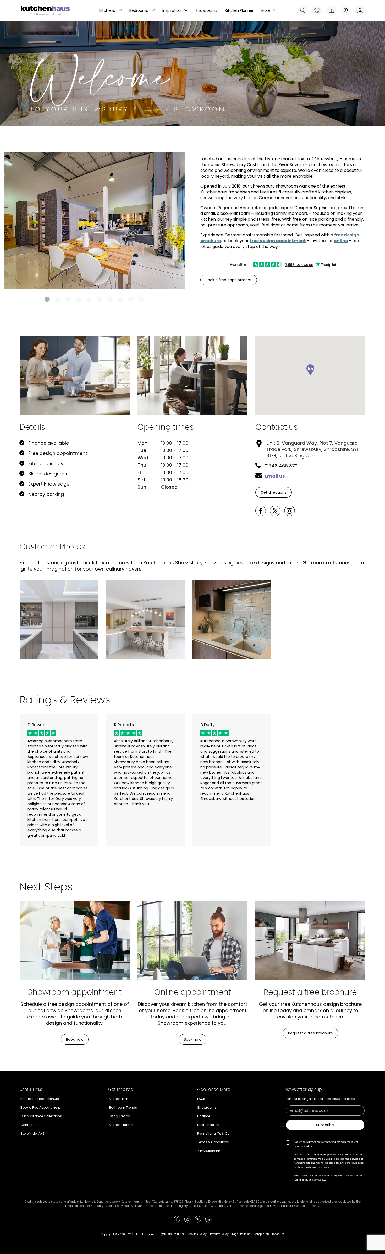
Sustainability (208, 1125)
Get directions (274, 492)
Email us (275, 476)
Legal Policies (241, 1234)
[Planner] (317, 10)
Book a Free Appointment (40, 1107)
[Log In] (360, 10)
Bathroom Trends (123, 1107)
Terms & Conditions (213, 1142)
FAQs (201, 1099)
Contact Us (29, 1125)
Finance (203, 1116)
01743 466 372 (281, 466)
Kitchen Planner (239, 10)
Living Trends (119, 1116)
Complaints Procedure (269, 1234)
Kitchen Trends (121, 1099)
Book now (74, 1039)
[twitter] (275, 511)
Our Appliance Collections (41, 1116)
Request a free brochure (310, 1033)
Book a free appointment (229, 280)
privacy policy (335, 1154)
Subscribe (325, 1125)
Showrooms (206, 10)
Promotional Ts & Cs (213, 1133)
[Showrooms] (345, 10)
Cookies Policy (197, 1234)
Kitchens (107, 10)
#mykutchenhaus (212, 1151)
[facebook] (260, 511)
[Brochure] (331, 10)
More (266, 10)
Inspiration (171, 10)
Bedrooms (138, 10)
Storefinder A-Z (32, 1133)
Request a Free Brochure (39, 1099)
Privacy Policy (219, 1234)
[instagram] (289, 511)
